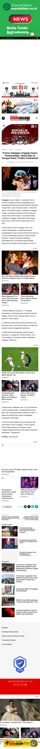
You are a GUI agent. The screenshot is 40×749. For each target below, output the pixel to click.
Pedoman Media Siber (10, 632)
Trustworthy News (8, 640)
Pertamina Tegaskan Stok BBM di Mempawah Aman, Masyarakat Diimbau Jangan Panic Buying (27, 567)
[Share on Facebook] (25, 506)
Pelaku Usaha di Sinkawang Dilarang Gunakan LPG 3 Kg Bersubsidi (10, 518)
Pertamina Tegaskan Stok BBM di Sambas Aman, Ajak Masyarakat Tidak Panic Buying (27, 578)
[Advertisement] (20, 60)
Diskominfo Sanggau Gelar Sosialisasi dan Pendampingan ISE (27, 554)
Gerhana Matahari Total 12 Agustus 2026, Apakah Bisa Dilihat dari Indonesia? (26, 612)
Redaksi (5, 628)
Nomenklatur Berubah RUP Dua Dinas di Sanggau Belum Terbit (28, 541)
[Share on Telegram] (36, 506)
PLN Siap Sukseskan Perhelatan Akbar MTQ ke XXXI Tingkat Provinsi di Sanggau (27, 530)
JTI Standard (7, 644)
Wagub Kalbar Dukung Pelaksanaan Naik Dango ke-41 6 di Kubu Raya (30, 518)
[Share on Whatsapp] (32, 506)
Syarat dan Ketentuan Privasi (13, 636)
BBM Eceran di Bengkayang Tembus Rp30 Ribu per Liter (27, 601)
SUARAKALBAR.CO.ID (21, 681)
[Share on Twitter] (29, 506)
